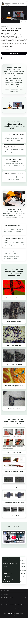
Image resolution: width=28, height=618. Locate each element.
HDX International (5, 26)
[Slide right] (25, 21)
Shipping (7, 48)
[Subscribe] (26, 601)
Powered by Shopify (14, 615)
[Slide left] (22, 21)
